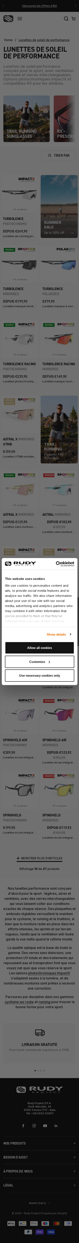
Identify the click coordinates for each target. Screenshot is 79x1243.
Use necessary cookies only (39, 675)
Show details (56, 634)
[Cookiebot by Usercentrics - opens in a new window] (56, 564)
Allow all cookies (39, 648)
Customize (37, 661)
